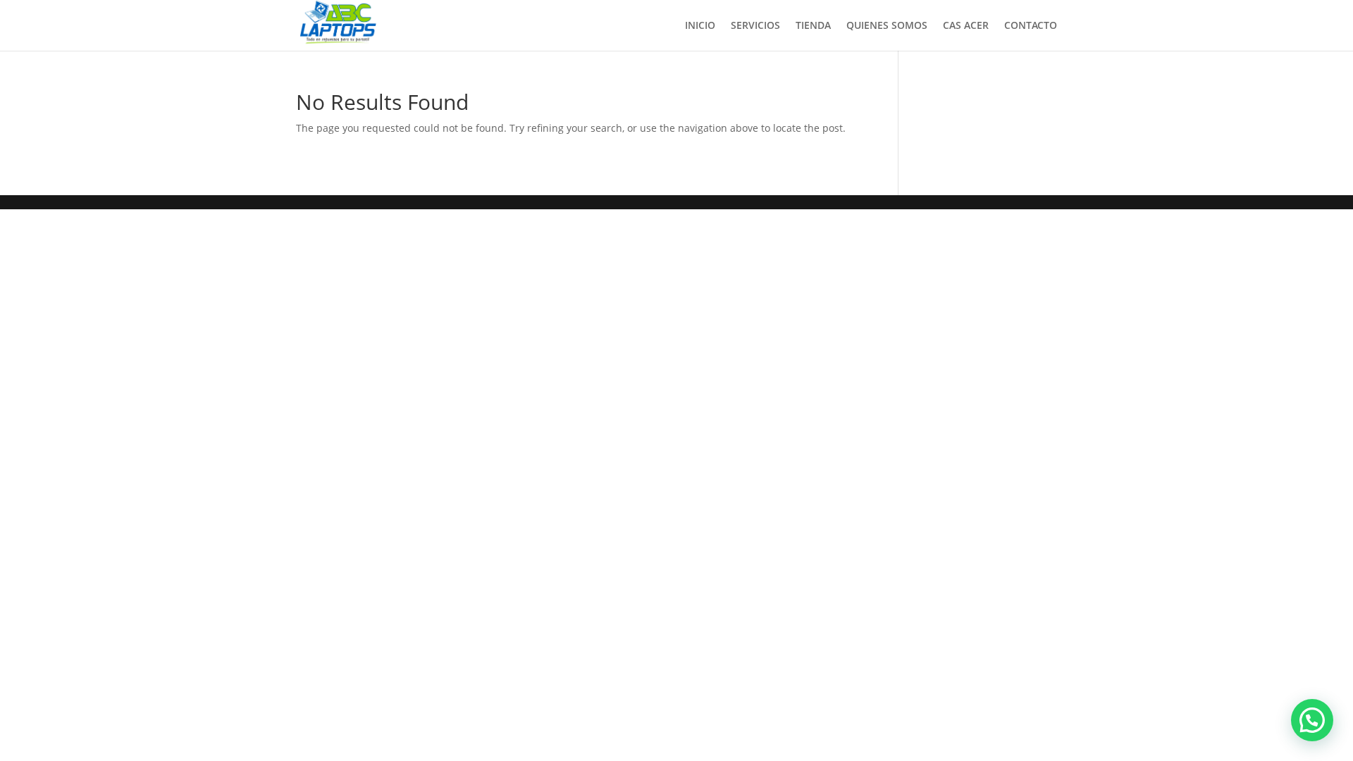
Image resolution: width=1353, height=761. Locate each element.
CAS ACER (966, 26)
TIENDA (813, 26)
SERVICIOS (755, 26)
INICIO (700, 26)
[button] (1312, 720)
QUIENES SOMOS (886, 26)
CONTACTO (1030, 26)
